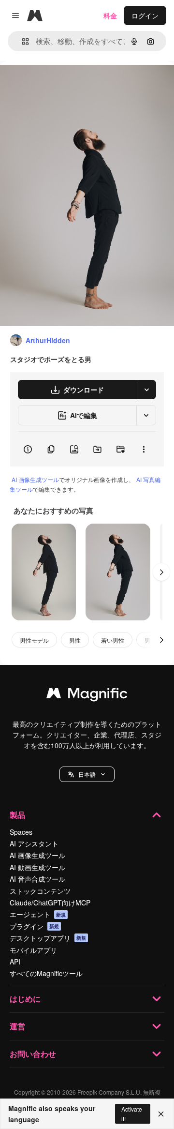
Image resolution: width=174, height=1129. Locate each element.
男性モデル (34, 640)
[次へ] (161, 572)
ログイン (145, 15)
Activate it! (131, 1113)
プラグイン (34, 926)
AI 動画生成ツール (37, 867)
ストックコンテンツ (40, 891)
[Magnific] (87, 695)
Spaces (21, 832)
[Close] (161, 1114)
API (15, 961)
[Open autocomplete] (21, 41)
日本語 (87, 774)
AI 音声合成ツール (37, 879)
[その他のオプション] (143, 449)
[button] (87, 774)
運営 (17, 1026)
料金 (110, 15)
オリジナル (66, 83)
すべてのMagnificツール (46, 973)
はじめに (25, 998)
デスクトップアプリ (48, 938)
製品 (17, 814)
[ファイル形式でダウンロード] (146, 389)
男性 (75, 640)
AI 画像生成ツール (35, 479)
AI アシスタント (34, 843)
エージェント (38, 914)
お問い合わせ (33, 1053)
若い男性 (112, 640)
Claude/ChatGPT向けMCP (50, 902)
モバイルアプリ (33, 950)
